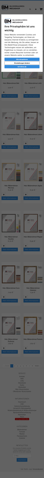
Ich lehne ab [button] (22, 67)
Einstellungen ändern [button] (22, 63)
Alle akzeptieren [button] (22, 59)
